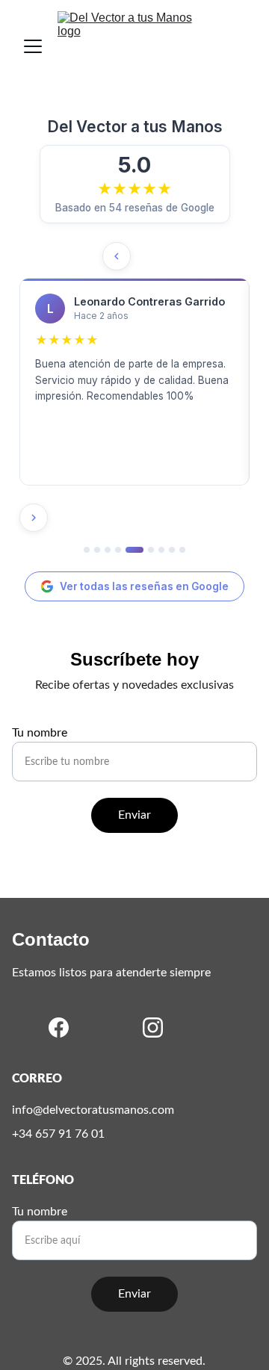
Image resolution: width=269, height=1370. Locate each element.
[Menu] (33, 46)
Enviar (134, 815)
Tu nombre (39, 733)
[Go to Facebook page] (59, 1027)
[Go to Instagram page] (153, 1027)
